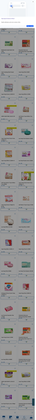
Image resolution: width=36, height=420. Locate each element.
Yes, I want (30, 26)
